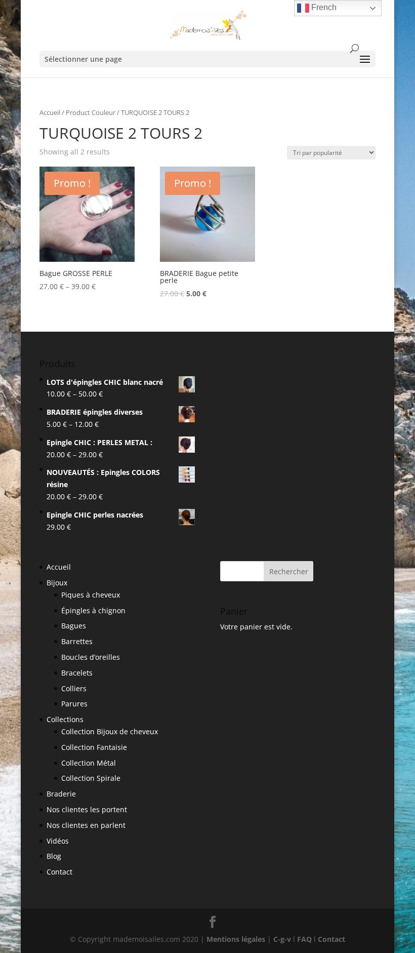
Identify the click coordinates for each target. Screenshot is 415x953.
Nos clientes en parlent (86, 825)
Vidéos (58, 841)
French (323, 7)
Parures (74, 703)
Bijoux (57, 582)
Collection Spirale (90, 778)
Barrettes (77, 641)
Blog (54, 856)
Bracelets (77, 673)
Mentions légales (235, 939)
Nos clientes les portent (87, 809)
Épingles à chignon (93, 610)
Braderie (61, 794)
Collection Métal (88, 763)
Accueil (49, 112)
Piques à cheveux (90, 595)
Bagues (73, 625)
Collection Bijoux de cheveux (109, 731)
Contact (59, 872)
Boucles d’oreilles (90, 657)
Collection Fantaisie (94, 747)
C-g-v (282, 939)
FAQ (304, 939)
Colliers (74, 688)
